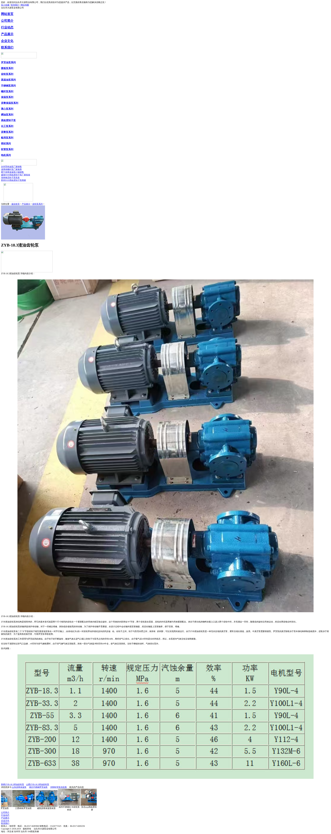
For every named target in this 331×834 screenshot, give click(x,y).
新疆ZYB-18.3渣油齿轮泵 (12, 784)
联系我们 (15, 5)
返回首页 (15, 204)
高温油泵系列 (8, 79)
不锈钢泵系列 (8, 85)
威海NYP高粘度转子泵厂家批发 (15, 175)
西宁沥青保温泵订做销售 (12, 172)
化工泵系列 (7, 126)
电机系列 (6, 155)
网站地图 (24, 5)
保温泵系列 (7, 97)
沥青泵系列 (7, 132)
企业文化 (7, 40)
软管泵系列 (7, 149)
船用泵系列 (7, 137)
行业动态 (7, 27)
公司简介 (7, 20)
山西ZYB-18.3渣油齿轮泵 (37, 784)
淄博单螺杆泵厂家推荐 (11, 169)
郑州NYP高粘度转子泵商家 (13, 180)
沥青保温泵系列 (9, 103)
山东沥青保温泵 (19, 787)
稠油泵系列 (7, 114)
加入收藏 (5, 5)
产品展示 (7, 34)
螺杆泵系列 (7, 91)
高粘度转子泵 (8, 120)
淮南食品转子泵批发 (10, 177)
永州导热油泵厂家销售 (11, 167)
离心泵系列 (7, 108)
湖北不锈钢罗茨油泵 (38, 787)
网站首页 (7, 14)
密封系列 (6, 143)
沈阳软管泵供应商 (58, 787)
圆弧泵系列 (7, 68)
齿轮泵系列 (7, 74)
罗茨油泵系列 (8, 62)
